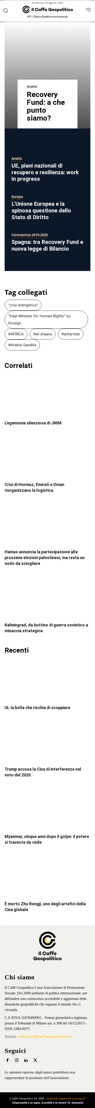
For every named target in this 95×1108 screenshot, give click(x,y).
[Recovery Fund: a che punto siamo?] (47, 75)
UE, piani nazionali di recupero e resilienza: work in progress (45, 172)
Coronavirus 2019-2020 (30, 235)
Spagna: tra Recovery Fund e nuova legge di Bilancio (47, 245)
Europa (17, 197)
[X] (35, 1060)
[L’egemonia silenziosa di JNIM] (47, 395)
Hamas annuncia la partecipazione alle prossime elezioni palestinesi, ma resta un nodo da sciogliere (45, 557)
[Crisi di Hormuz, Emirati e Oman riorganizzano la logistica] (47, 457)
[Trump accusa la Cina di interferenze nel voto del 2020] (47, 741)
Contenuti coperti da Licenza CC (66, 1098)
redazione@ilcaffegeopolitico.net (45, 1036)
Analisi (32, 86)
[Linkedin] (26, 1060)
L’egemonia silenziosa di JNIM (33, 422)
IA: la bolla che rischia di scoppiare (37, 707)
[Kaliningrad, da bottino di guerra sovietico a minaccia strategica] (47, 597)
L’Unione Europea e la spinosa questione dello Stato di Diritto (41, 211)
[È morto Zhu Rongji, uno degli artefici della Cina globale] (47, 876)
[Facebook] (7, 1060)
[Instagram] (17, 1060)
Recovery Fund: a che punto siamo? (46, 106)
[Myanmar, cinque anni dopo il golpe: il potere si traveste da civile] (47, 809)
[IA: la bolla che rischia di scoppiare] (47, 680)
